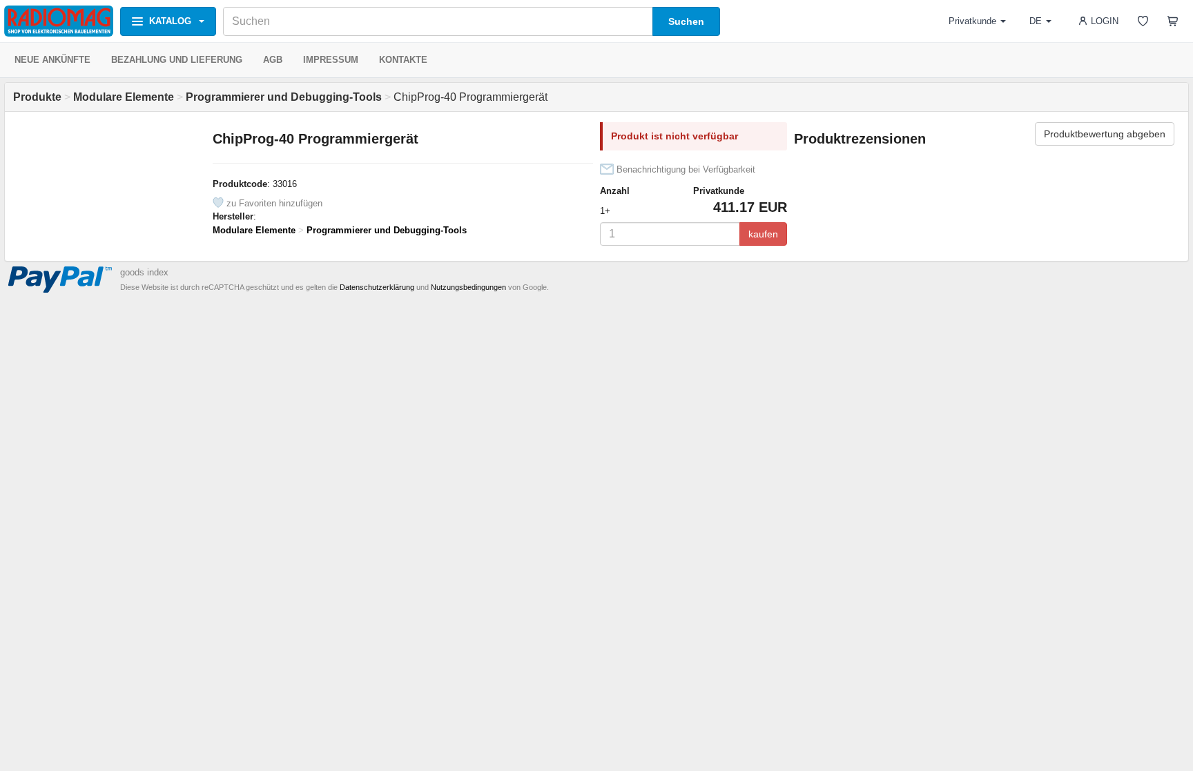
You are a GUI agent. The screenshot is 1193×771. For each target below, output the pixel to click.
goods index (144, 272)
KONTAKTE (403, 60)
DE (1035, 21)
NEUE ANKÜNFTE (52, 60)
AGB (272, 60)
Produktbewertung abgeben (1104, 133)
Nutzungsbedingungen (468, 287)
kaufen (763, 234)
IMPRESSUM (330, 60)
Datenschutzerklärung (377, 287)
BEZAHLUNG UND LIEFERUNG (176, 60)
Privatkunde (972, 21)
